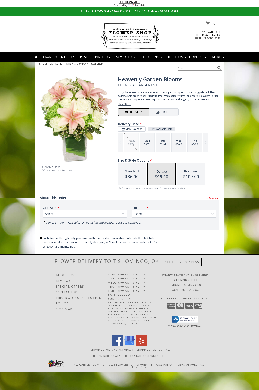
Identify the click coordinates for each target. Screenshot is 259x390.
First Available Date (161, 129)
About (197, 57)
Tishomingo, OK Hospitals (152, 349)
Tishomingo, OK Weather (110, 355)
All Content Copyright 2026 (94, 364)
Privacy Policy (162, 364)
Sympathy (124, 57)
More (216, 57)
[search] (219, 68)
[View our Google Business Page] (129, 345)
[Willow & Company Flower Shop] (130, 36)
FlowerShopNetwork (132, 364)
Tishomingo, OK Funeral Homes (109, 349)
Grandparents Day (58, 57)
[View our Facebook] (117, 345)
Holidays (175, 57)
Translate (140, 5)
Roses (84, 57)
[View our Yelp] (141, 345)
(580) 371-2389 (211, 38)
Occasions (150, 57)
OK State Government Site (148, 355)
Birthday (102, 57)
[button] (210, 23)
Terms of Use (140, 367)
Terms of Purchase (190, 364)
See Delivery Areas (182, 262)
